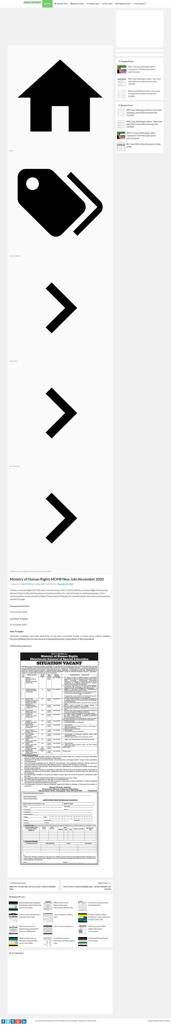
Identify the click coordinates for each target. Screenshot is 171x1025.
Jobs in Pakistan (27, 584)
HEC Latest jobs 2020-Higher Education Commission (97, 928)
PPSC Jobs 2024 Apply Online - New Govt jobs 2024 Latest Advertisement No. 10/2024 (144, 81)
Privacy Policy (158, 1021)
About (150, 1021)
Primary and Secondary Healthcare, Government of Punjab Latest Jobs (99, 916)
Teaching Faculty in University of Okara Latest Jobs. (64, 940)
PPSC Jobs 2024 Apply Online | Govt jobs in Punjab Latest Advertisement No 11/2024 (144, 93)
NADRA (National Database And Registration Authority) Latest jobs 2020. (30, 905)
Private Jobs (62, 4)
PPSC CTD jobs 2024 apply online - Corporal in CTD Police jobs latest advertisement (141, 69)
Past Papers (140, 4)
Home (48, 4)
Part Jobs (108, 4)
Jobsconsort (91, 1021)
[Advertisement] (60, 27)
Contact (167, 1021)
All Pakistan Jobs (123, 4)
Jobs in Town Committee (63, 926)
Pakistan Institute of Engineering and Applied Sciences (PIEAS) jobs (28, 928)
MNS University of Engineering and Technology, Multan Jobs (63, 905)
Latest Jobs (40, 584)
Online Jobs (94, 4)
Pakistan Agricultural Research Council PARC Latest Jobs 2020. (28, 940)
